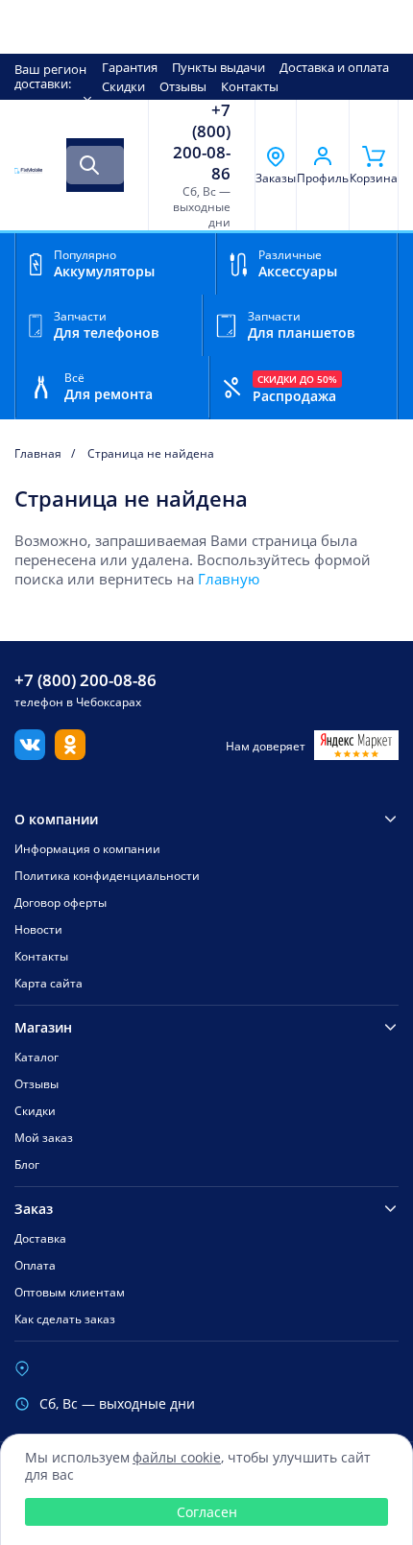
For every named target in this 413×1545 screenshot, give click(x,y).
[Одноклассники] (70, 754)
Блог (26, 1164)
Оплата (35, 1265)
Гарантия (130, 67)
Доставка (40, 1238)
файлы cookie (177, 1457)
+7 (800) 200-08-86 (202, 142)
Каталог (36, 1057)
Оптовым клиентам (69, 1292)
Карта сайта (48, 983)
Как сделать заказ (64, 1319)
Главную (228, 578)
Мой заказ (43, 1137)
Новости (38, 929)
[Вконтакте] (29, 754)
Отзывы (182, 86)
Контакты (250, 86)
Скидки (123, 86)
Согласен (207, 1512)
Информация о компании (87, 849)
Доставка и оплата (334, 67)
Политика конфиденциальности (107, 876)
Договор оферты (60, 902)
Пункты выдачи (218, 67)
